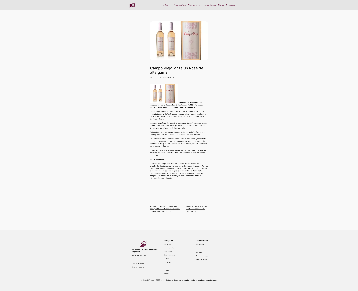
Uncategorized (169, 77)
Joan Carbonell (211, 280)
